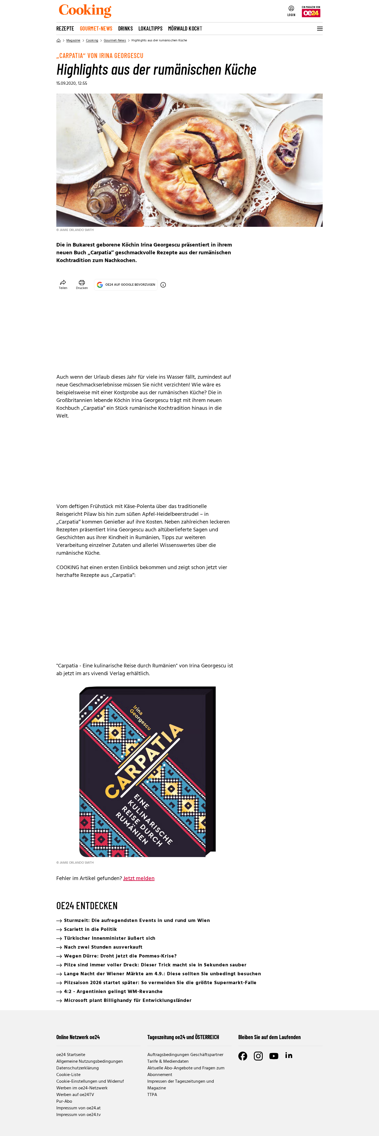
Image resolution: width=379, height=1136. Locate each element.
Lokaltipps (150, 28)
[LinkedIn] (289, 1056)
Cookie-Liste (68, 1075)
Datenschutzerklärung (77, 1068)
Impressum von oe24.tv (78, 1115)
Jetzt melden (139, 879)
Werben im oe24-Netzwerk (82, 1088)
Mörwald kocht (185, 28)
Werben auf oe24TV (75, 1095)
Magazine (73, 40)
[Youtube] (273, 1056)
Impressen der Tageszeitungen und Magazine (180, 1085)
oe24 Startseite (70, 1055)
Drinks (125, 28)
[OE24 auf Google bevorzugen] (163, 285)
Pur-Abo (64, 1101)
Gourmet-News (96, 28)
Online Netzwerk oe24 (78, 1037)
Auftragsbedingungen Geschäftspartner (185, 1055)
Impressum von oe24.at (78, 1108)
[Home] (58, 40)
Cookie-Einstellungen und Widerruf (90, 1081)
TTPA (152, 1095)
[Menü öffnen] (319, 28)
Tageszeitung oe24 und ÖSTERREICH (183, 1037)
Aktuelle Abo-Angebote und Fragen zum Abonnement (185, 1072)
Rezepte (65, 28)
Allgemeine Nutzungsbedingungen (89, 1061)
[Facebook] (242, 1056)
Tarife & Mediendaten (168, 1061)
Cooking (92, 40)
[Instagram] (258, 1056)
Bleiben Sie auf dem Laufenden (269, 1037)
